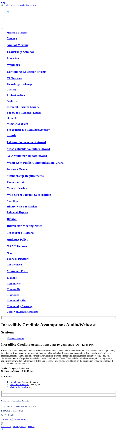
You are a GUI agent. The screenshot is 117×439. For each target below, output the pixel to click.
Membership (12, 118)
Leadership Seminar (20, 52)
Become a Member (18, 169)
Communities (13, 295)
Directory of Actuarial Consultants (22, 312)
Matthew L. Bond (18, 387)
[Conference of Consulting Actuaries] (18, 5)
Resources (11, 89)
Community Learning (20, 306)
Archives (12, 101)
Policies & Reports (17, 212)
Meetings (12, 38)
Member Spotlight (17, 123)
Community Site (16, 300)
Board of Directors (18, 258)
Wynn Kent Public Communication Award (35, 162)
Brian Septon (16, 382)
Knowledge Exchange (19, 84)
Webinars (13, 65)
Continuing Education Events (26, 71)
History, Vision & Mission (22, 206)
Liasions (12, 277)
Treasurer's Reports (20, 232)
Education (13, 58)
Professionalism (16, 95)
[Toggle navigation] (2, 28)
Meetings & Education (17, 33)
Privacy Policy (19, 426)
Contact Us (13, 289)
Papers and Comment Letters (24, 112)
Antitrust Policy (17, 239)
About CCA (12, 201)
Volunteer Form (17, 271)
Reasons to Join (16, 182)
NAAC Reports (17, 246)
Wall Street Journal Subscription (29, 194)
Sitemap (31, 426)
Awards (11, 135)
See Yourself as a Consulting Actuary (28, 129)
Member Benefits (17, 188)
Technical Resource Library (23, 106)
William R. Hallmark (19, 384)
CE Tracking (14, 78)
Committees (14, 283)
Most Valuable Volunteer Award (28, 149)
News (10, 252)
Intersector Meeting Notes (24, 226)
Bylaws (12, 219)
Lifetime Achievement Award (26, 142)
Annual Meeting (18, 45)
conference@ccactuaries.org (14, 419)
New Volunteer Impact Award (27, 156)
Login (4, 2)
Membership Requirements (25, 176)
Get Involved (14, 264)
